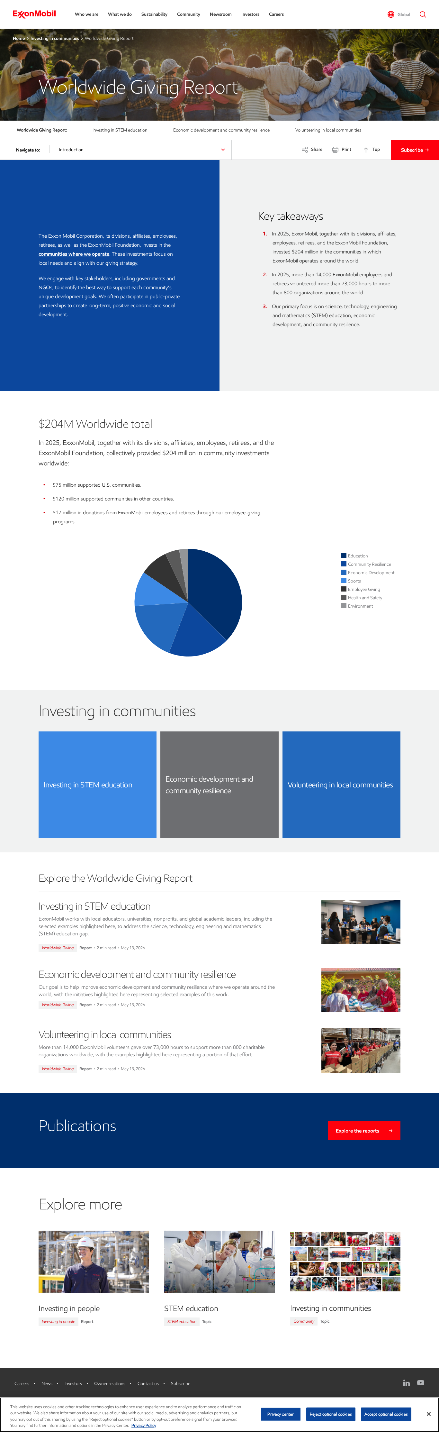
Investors (250, 14)
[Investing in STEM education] (361, 922)
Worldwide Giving (58, 947)
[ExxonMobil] (37, 14)
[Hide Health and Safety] (365, 598)
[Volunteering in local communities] (361, 1050)
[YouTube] (421, 1383)
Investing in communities (55, 38)
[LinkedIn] (406, 1383)
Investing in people (58, 1321)
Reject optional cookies (331, 1414)
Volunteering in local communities (105, 1034)
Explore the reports (357, 1131)
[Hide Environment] (360, 606)
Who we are (86, 14)
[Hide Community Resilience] (369, 564)
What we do (120, 14)
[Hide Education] (358, 556)
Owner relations (109, 1383)
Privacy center (280, 1414)
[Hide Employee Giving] (364, 589)
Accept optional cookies (386, 1414)
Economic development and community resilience (137, 974)
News (46, 1383)
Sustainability (154, 14)
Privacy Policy (143, 1425)
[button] (399, 14)
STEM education (181, 1321)
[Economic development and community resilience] (361, 990)
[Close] (429, 1414)
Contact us (148, 1383)
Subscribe (412, 150)
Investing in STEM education (94, 906)
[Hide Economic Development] (371, 572)
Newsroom (221, 14)
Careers (276, 14)
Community (188, 14)
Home (19, 38)
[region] (219, 1414)
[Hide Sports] (354, 581)
